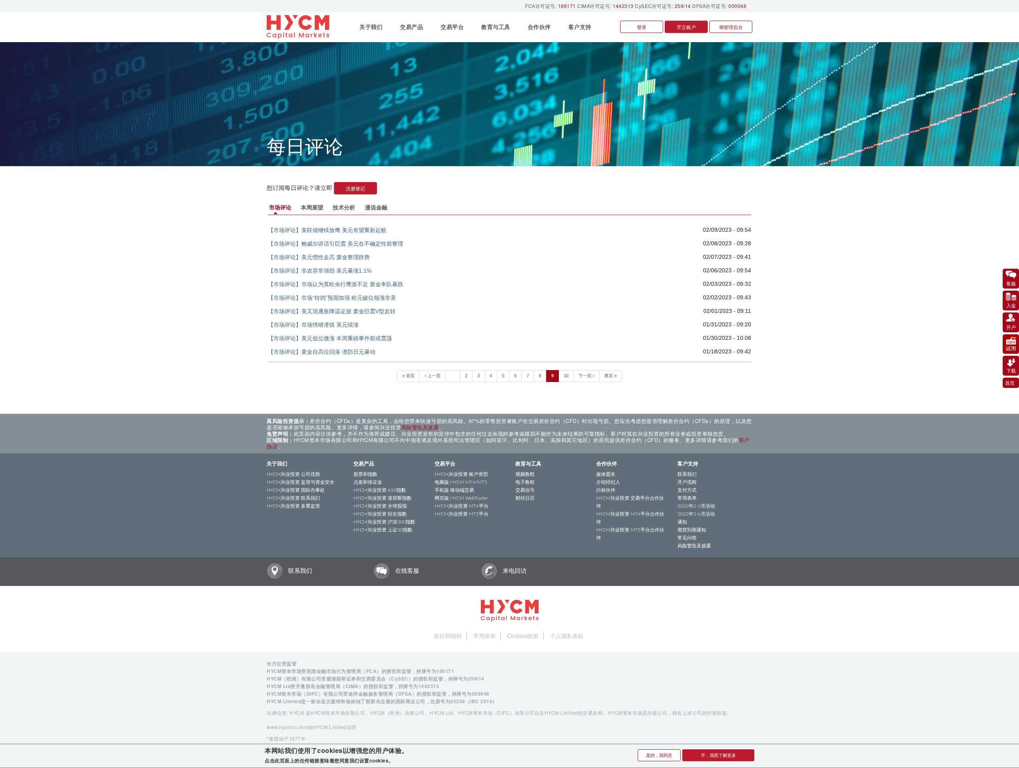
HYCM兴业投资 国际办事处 (296, 490)
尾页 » (610, 375)
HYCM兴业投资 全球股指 (380, 506)
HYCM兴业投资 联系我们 (293, 498)
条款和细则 (448, 636)
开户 (1011, 327)
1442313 (623, 5)
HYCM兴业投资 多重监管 (293, 506)
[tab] (281, 208)
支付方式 (687, 490)
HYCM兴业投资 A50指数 (379, 490)
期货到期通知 (691, 530)
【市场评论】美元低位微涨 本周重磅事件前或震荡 (330, 338)
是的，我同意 (659, 755)
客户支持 (687, 464)
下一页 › (586, 375)
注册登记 (355, 188)
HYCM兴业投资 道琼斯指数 (382, 498)
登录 (641, 26)
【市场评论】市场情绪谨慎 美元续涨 (313, 325)
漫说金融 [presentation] (376, 207)
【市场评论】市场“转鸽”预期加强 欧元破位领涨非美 (332, 298)
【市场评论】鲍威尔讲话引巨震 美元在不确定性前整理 (335, 243)
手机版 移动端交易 (454, 490)
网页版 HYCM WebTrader (461, 498)
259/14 (683, 5)
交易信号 (525, 490)
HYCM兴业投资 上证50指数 (382, 530)
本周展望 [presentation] (312, 207)
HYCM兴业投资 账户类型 (461, 474)
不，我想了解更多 (718, 755)
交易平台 (445, 464)
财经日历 (525, 498)
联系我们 (687, 474)
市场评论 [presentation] (280, 207)
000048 (737, 5)
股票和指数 (365, 474)
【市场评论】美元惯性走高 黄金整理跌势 (319, 257)
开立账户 (686, 26)
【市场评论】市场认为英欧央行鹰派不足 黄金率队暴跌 (335, 284)
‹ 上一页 (433, 375)
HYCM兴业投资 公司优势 (293, 474)
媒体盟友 (605, 474)
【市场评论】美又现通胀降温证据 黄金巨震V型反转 (332, 311)
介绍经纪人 (608, 482)
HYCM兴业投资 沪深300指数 (384, 522)
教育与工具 (528, 464)
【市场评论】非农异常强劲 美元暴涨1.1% (319, 271)
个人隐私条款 (567, 636)
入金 (1011, 305)
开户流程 (687, 482)
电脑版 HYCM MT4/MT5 (461, 482)
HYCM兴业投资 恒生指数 (380, 514)
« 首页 (408, 375)
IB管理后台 (731, 26)
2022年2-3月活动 (696, 506)
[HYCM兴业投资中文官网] (301, 27)
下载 (1011, 370)
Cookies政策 (523, 636)
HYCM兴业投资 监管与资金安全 (300, 482)
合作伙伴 (606, 464)
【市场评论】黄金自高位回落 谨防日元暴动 (321, 352)
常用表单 (687, 498)
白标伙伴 (605, 490)
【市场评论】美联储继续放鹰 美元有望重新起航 (327, 230)
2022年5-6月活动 (696, 514)
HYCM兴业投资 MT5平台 (461, 514)
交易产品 (363, 464)
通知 (682, 522)
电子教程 (525, 482)
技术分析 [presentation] (344, 207)
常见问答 (687, 537)
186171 (567, 5)
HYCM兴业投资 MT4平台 (461, 506)
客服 (1011, 283)
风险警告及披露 (420, 427)
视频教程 (525, 474)
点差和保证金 (367, 482)
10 (566, 375)
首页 (1010, 382)
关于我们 (277, 464)
